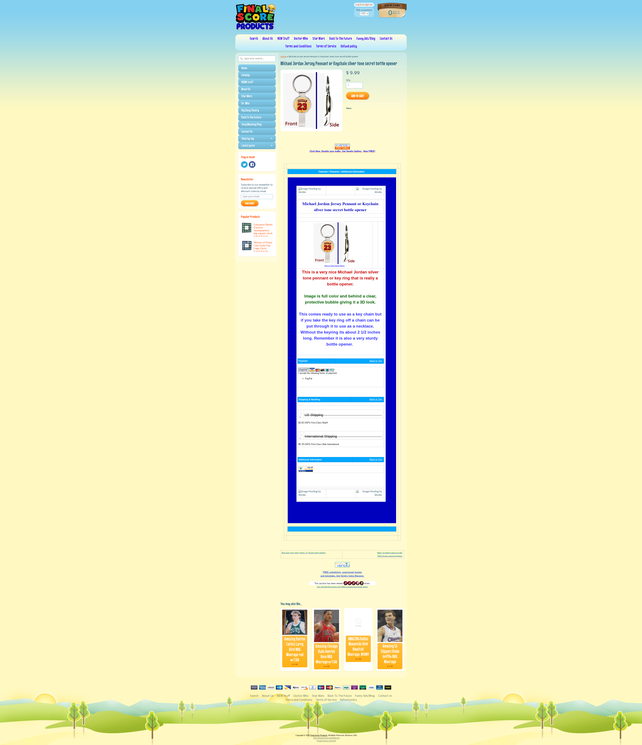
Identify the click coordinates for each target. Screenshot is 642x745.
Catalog (245, 75)
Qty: (348, 80)
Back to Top (376, 361)
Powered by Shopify (326, 741)
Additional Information (352, 171)
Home (244, 68)
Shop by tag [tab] (247, 138)
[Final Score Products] (255, 29)
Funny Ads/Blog (365, 38)
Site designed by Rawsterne (326, 738)
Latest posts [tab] (248, 145)
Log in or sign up (364, 5)
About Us (267, 38)
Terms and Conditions (298, 46)
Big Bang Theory (250, 110)
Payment (323, 171)
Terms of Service (326, 46)
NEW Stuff (283, 38)
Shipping (334, 171)
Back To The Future (340, 38)
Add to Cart (357, 96)
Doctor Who (301, 38)
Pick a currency (364, 10)
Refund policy (349, 46)
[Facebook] (252, 164)
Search (254, 38)
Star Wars (318, 38)
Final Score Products (318, 735)
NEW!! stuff (247, 82)
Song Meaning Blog (251, 124)
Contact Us (386, 38)
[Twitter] (244, 164)
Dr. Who (245, 103)
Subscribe (249, 203)
